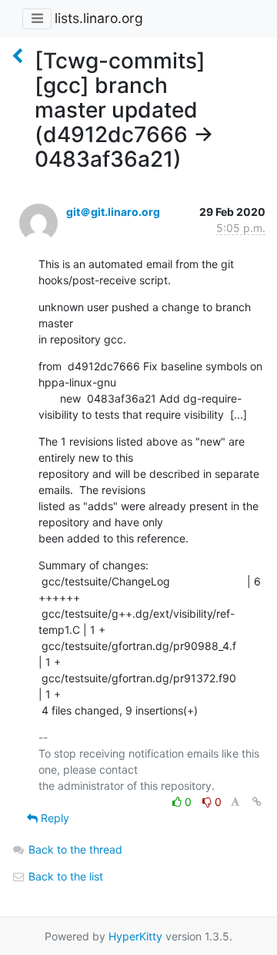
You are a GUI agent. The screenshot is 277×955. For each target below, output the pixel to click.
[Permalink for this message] (257, 801)
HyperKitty (135, 936)
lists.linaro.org (99, 18)
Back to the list (64, 876)
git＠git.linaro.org (113, 211)
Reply (53, 817)
